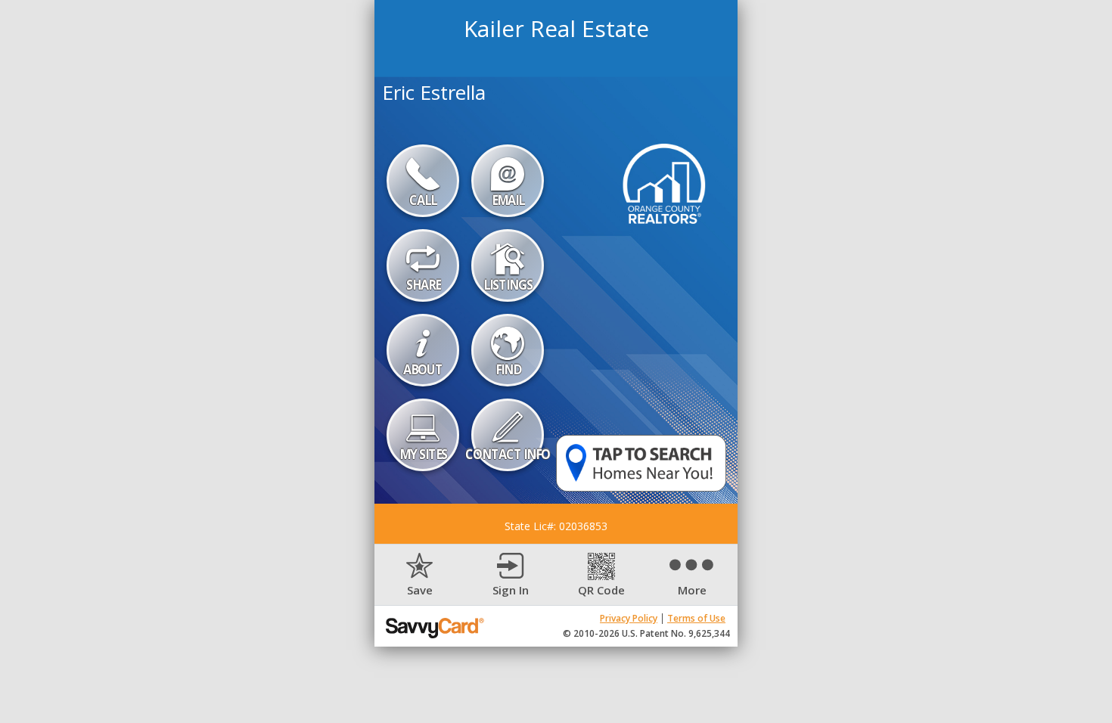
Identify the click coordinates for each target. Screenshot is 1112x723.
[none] (419, 575)
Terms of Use (696, 618)
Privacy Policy (628, 618)
